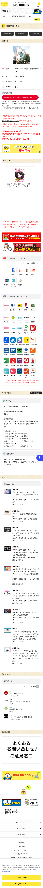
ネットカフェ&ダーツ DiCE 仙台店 (20, 717)
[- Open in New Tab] (21, 240)
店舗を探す (21, 775)
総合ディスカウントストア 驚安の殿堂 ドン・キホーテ (21, 4)
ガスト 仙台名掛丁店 (16, 693)
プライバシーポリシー (21, 850)
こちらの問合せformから (10, 121)
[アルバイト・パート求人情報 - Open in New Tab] (21, 148)
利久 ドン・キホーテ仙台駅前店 (19, 701)
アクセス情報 (8, 33)
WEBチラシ (22, 33)
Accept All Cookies (21, 884)
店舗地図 (36, 393)
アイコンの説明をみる (32, 263)
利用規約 (21, 846)
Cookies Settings (21, 877)
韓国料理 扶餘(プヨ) (15, 709)
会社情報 (21, 843)
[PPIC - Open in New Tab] (31, 805)
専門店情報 (36, 33)
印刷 (38, 19)
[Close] (40, 862)
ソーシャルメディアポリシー (21, 854)
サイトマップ (21, 834)
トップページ (5, 16)
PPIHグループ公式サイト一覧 (21, 857)
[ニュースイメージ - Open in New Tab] (7, 492)
